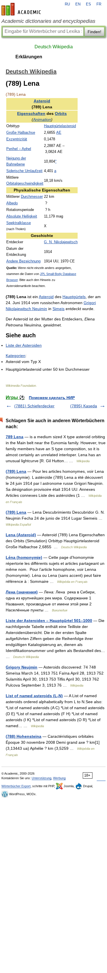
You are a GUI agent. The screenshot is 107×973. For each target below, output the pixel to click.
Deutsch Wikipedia (54, 46)
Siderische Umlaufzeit (24, 171)
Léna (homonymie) (24, 557)
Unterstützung (41, 778)
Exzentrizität (16, 139)
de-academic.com (22, 9)
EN (77, 4)
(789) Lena (16, 471)
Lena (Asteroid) (21, 535)
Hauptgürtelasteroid (60, 126)
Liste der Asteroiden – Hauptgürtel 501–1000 (49, 620)
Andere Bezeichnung (23, 261)
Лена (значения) (22, 592)
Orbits (61, 113)
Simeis (58, 308)
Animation (42, 119)
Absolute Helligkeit (21, 216)
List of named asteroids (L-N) (34, 695)
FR (98, 4)
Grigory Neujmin (21, 667)
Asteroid (42, 101)
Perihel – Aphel (18, 149)
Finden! (94, 31)
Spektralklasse (18, 223)
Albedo (12, 203)
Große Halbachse (20, 133)
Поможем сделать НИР (52, 397)
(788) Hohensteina (23, 736)
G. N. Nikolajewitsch (61, 242)
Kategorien (15, 355)
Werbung (59, 778)
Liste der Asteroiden (24, 345)
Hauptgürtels (74, 296)
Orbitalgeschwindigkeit (24, 184)
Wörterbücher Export (16, 786)
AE (58, 133)
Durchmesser (32, 197)
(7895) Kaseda (83, 406)
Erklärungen (28, 56)
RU (67, 4)
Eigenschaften (31, 113)
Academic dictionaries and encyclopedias (48, 21)
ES (88, 4)
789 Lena (14, 436)
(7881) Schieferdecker (34, 406)
